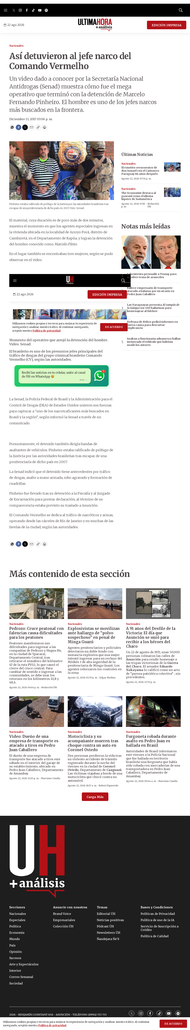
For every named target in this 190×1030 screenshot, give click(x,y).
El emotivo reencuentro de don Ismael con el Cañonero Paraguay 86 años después (140, 171)
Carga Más (95, 797)
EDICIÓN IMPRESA (166, 25)
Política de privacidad (52, 1025)
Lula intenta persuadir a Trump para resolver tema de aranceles (151, 276)
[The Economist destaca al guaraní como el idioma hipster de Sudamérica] (172, 192)
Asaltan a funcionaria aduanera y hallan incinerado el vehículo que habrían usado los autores (154, 341)
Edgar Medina (107, 677)
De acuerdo (173, 1023)
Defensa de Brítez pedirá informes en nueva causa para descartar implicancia (152, 325)
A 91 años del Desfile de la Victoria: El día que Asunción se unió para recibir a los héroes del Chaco (150, 637)
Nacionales (16, 45)
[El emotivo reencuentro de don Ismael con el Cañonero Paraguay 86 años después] (172, 167)
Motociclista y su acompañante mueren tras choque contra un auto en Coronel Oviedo (93, 743)
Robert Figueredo (108, 785)
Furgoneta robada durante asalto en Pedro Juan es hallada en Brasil (151, 741)
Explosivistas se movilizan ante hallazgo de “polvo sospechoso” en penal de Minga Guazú (94, 635)
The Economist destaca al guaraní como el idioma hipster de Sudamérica (138, 196)
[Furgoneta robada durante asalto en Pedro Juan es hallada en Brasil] (153, 711)
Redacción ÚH (153, 205)
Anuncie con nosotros (70, 907)
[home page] (95, 25)
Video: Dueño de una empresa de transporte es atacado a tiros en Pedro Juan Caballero (33, 743)
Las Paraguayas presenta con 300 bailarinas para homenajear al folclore (153, 308)
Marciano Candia (50, 778)
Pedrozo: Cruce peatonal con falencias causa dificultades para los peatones (36, 633)
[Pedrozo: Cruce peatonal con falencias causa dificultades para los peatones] (36, 603)
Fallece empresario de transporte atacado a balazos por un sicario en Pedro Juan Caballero (150, 291)
